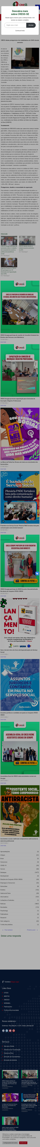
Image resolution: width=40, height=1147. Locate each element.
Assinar (31, 25)
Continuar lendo (20, 30)
